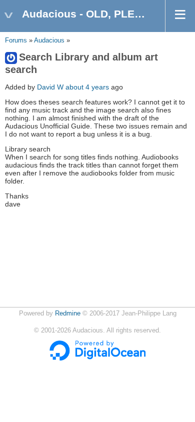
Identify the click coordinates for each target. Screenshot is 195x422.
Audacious (49, 40)
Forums (16, 40)
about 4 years (87, 87)
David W (50, 87)
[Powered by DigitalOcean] (98, 358)
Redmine (67, 313)
